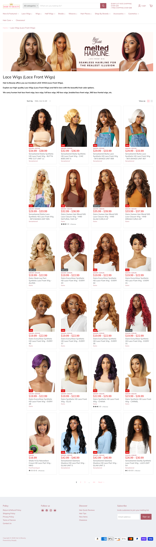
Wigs (38, 13)
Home (5, 28)
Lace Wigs (26, 13)
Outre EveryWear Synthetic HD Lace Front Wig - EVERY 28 (41, 401)
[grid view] (148, 101)
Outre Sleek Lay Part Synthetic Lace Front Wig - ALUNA (40, 280)
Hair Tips (82, 513)
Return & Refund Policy (12, 510)
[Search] (103, 5)
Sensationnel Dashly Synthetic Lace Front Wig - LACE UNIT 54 (138, 463)
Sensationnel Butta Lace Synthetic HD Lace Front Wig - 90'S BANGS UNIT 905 (41, 216)
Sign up (146, 516)
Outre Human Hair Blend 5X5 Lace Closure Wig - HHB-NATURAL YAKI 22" (73, 216)
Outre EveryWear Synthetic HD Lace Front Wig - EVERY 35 (105, 341)
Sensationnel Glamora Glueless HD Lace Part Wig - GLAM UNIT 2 (105, 463)
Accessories (118, 13)
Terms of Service (9, 520)
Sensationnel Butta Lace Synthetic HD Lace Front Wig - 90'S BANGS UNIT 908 (105, 156)
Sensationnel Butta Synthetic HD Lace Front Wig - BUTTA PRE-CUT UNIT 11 (41, 156)
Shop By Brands (102, 13)
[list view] (151, 101)
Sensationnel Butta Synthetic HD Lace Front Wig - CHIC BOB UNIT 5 (73, 156)
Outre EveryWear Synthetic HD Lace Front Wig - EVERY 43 (73, 280)
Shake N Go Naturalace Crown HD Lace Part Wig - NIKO (40, 463)
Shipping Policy (9, 513)
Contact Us (7, 523)
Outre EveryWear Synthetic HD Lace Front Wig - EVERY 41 (137, 280)
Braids (61, 13)
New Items (83, 517)
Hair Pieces (86, 13)
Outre (63, 221)
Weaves (72, 13)
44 (94, 482)
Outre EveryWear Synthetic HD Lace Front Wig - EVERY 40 (41, 341)
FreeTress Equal (34, 468)
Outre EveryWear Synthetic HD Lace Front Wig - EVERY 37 (73, 341)
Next (100, 482)
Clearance (83, 520)
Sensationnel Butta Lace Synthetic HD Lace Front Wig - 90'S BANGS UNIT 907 (137, 156)
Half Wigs (49, 13)
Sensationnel (33, 161)
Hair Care (7, 20)
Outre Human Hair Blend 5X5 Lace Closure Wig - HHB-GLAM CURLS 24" (105, 216)
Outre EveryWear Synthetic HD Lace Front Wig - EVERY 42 (105, 280)
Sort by (30, 101)
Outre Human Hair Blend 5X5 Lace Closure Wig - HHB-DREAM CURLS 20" (137, 216)
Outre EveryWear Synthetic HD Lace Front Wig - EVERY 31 (137, 341)
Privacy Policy (8, 517)
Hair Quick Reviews (87, 510)
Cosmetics (132, 13)
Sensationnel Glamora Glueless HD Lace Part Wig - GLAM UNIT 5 (73, 463)
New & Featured (10, 13)
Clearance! (20, 20)
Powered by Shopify (9, 540)
